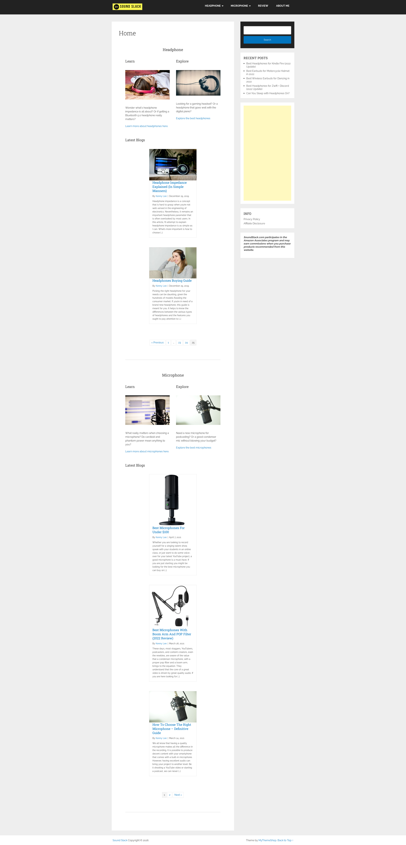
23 (179, 342)
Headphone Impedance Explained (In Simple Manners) (169, 186)
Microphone (239, 5)
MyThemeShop (267, 840)
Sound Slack (120, 840)
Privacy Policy (252, 219)
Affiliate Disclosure (254, 223)
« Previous (157, 342)
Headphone (213, 5)
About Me (282, 5)
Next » (178, 794)
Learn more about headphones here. (146, 126)
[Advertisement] (267, 153)
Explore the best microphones (193, 447)
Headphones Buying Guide (172, 280)
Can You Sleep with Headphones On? (268, 93)
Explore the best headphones (193, 118)
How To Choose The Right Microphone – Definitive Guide (171, 728)
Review (263, 5)
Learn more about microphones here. (147, 451)
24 (186, 342)
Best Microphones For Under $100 (168, 530)
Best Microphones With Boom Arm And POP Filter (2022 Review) (171, 634)
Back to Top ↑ (285, 840)
